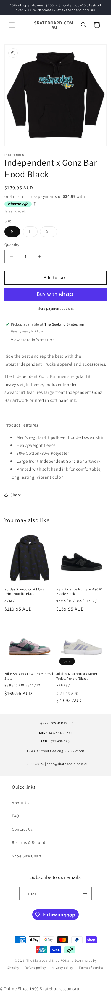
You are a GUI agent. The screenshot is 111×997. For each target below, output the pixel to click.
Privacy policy (62, 968)
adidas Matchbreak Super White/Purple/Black (77, 676)
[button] (11, 25)
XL (51, 233)
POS (63, 960)
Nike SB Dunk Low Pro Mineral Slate (28, 676)
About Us (21, 802)
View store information (33, 339)
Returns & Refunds (29, 842)
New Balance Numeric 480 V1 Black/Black (79, 591)
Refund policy (35, 968)
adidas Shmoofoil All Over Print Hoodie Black (25, 591)
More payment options (55, 308)
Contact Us (22, 829)
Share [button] (15, 494)
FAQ (15, 816)
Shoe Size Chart (27, 856)
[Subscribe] (84, 893)
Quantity (11, 244)
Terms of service (91, 968)
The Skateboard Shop (42, 960)
